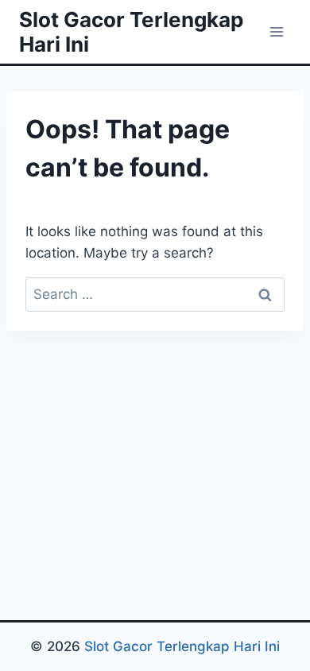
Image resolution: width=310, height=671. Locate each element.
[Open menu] (276, 31)
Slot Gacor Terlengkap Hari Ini (182, 646)
